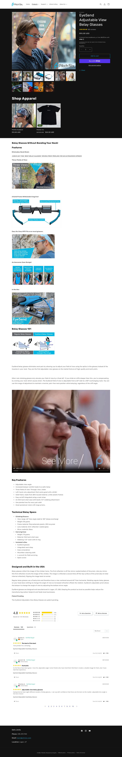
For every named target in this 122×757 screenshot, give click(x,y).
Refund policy (62, 752)
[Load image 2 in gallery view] (28, 76)
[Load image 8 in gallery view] (28, 87)
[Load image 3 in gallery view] (38, 76)
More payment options (95, 65)
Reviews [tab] (16, 627)
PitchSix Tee (40, 129)
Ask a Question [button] (86, 613)
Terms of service (81, 752)
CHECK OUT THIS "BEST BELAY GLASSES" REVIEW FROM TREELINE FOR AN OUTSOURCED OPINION (47, 156)
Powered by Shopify (51, 752)
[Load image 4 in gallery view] (49, 76)
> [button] (76, 706)
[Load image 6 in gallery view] (71, 76)
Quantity (81, 46)
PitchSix (43, 752)
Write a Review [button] (102, 613)
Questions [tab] (30, 627)
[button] (35, 4)
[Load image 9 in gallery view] (38, 87)
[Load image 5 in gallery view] (60, 76)
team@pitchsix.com (24, 738)
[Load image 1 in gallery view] (17, 76)
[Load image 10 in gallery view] (49, 87)
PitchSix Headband (17, 129)
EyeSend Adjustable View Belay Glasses (25, 649)
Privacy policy (71, 752)
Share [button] (83, 70)
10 (73, 706)
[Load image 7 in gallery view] (17, 87)
